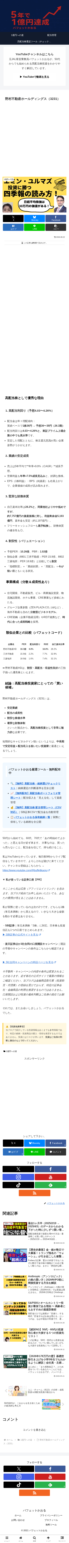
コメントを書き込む (34, 1429)
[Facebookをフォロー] (50, 1169)
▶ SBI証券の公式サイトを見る (20, 934)
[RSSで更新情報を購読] (34, 1193)
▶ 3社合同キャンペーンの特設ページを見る (28, 962)
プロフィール (51, 1520)
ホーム (18, 1515)
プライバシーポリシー (51, 1515)
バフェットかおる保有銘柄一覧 (32, 817)
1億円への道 (11, 1051)
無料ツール (51, 1524)
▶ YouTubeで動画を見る (34, 76)
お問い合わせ (18, 1520)
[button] (55, 227)
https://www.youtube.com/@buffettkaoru (25, 870)
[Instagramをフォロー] (18, 1177)
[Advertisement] (34, 138)
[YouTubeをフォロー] (50, 1177)
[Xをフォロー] (18, 1169)
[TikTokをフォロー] (18, 1185)
